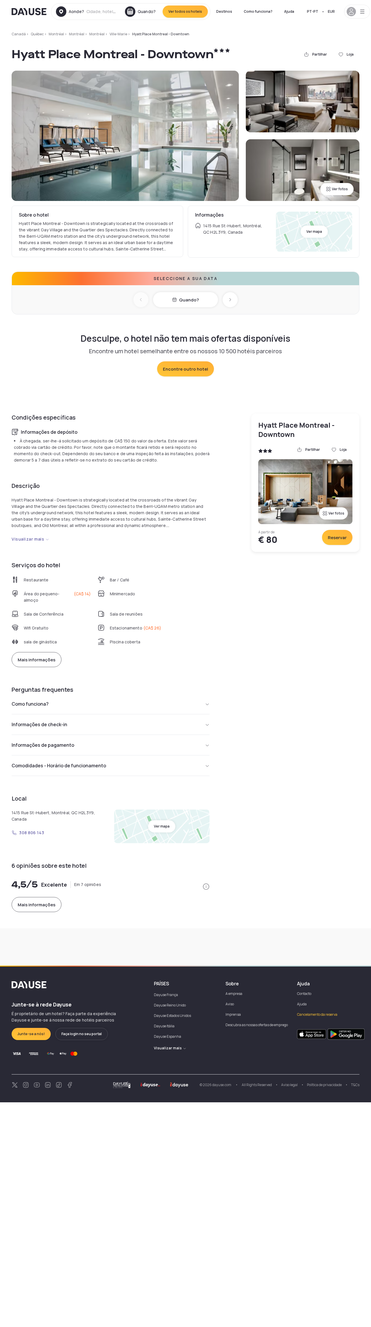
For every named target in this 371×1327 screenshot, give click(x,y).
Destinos (224, 11)
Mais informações (36, 660)
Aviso (229, 1004)
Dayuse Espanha (167, 1036)
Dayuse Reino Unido (170, 1005)
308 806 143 (31, 832)
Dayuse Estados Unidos (172, 1015)
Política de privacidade (324, 1084)
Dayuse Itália (164, 1026)
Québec (37, 34)
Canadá (19, 34)
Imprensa (233, 1014)
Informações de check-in (39, 724)
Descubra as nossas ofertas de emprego (256, 1024)
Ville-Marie (118, 34)
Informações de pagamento (43, 745)
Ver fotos (340, 188)
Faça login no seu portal (81, 1033)
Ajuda (289, 11)
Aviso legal (289, 1084)
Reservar (337, 538)
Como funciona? (258, 11)
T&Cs (355, 1084)
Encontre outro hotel (185, 369)
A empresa (233, 993)
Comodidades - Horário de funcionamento (59, 765)
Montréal (56, 34)
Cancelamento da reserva (317, 1014)
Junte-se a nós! (31, 1033)
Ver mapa (314, 231)
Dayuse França (166, 994)
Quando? (189, 300)
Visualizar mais (28, 539)
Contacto (304, 993)
